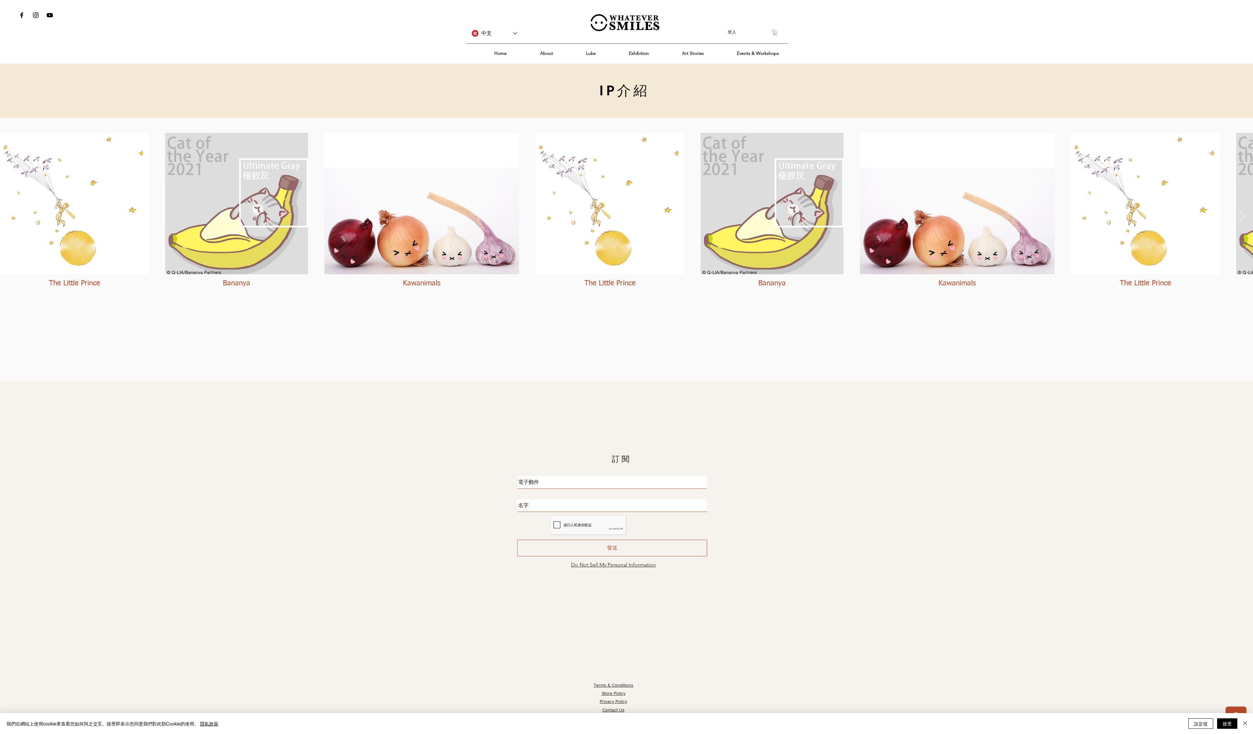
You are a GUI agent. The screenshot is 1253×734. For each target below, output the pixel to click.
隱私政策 (209, 723)
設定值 (1201, 723)
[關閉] (1245, 723)
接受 (1227, 723)
